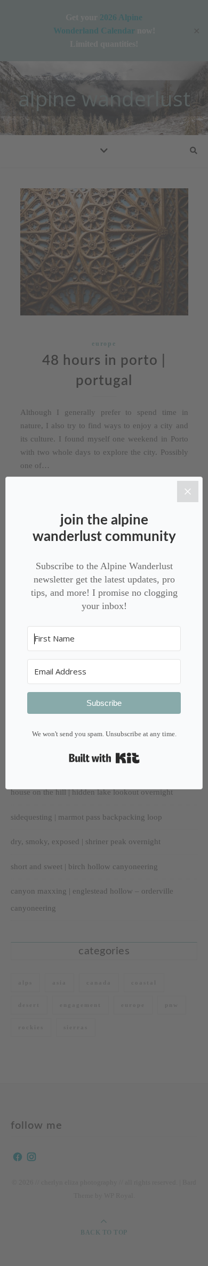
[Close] (187, 491)
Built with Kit (104, 758)
